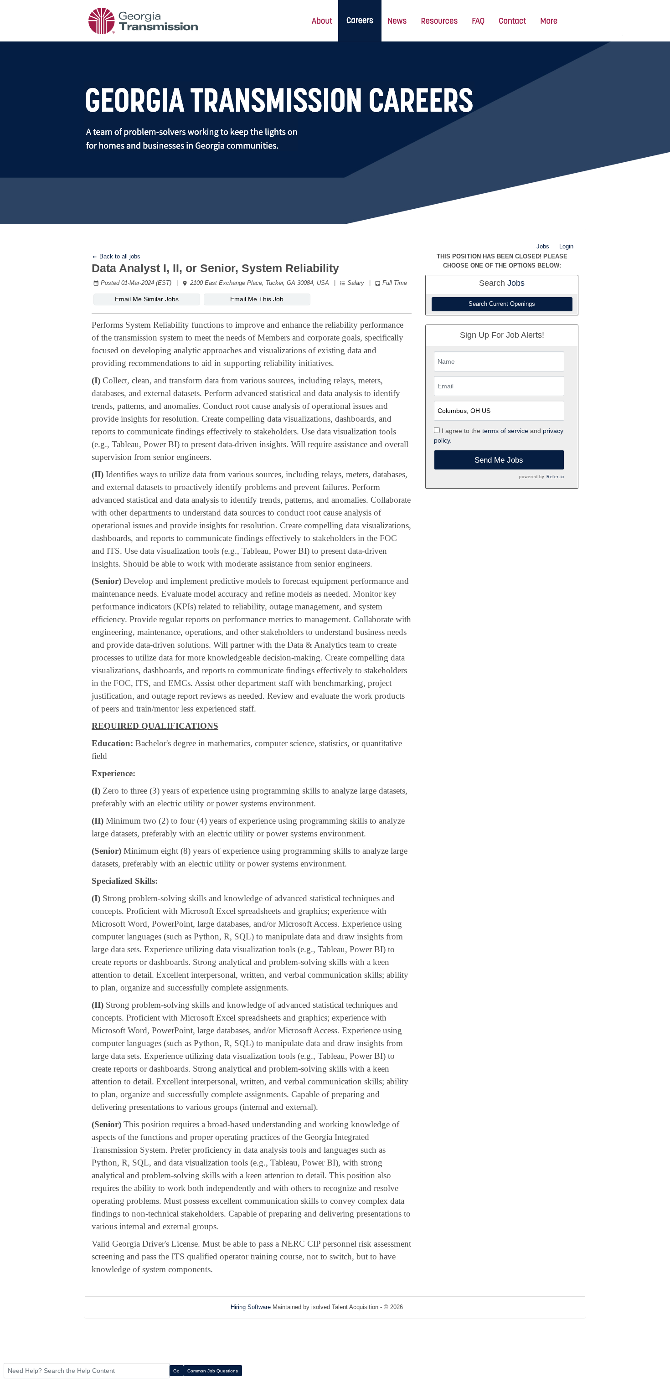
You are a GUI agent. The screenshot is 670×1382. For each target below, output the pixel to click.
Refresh (429, 1307)
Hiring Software (251, 1307)
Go (176, 1370)
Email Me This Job (256, 299)
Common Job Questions (212, 1370)
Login (566, 246)
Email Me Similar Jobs (147, 299)
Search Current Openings (502, 304)
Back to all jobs (119, 256)
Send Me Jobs (498, 460)
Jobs (542, 246)
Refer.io (555, 476)
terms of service (505, 430)
